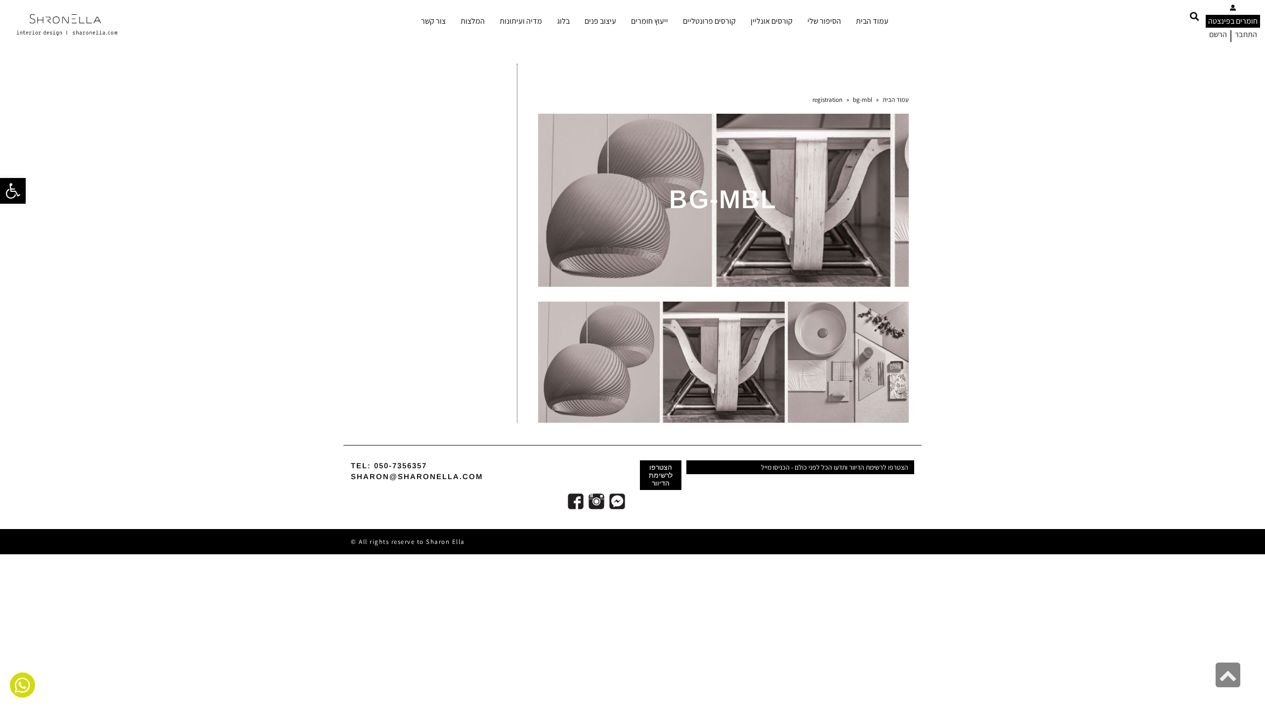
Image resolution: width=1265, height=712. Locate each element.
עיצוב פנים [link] (600, 21)
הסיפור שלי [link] (824, 21)
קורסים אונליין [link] (772, 21)
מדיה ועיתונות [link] (521, 21)
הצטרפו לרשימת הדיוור (661, 475)
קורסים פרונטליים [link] (709, 21)
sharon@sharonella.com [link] (417, 476)
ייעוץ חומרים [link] (649, 21)
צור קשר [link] (433, 21)
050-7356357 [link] (400, 465)
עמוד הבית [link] (872, 21)
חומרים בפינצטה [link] (1233, 21)
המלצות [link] (473, 21)
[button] (1194, 16)
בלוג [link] (563, 21)
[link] (13, 191)
